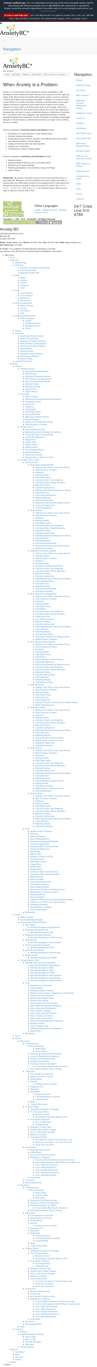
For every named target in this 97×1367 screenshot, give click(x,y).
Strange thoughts (83, 151)
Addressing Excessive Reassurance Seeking (81, 104)
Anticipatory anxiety (84, 113)
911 (86, 18)
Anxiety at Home (82, 171)
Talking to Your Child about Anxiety (83, 157)
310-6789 (33, 18)
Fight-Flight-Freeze (83, 133)
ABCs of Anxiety (82, 95)
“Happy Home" (32, 188)
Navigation (12, 49)
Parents (79, 194)
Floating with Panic (83, 138)
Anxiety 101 (80, 118)
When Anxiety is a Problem (83, 164)
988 (41, 15)
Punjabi (38, 210)
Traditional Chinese (49, 210)
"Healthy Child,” (16, 188)
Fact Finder (36, 74)
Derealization (81, 128)
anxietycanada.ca (48, 11)
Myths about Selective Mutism (83, 144)
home (7, 74)
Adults (78, 183)
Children (25, 74)
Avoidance (80, 123)
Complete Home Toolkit (82, 177)
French (45, 212)
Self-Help (16, 74)
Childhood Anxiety (83, 85)
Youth (78, 189)
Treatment (80, 199)
